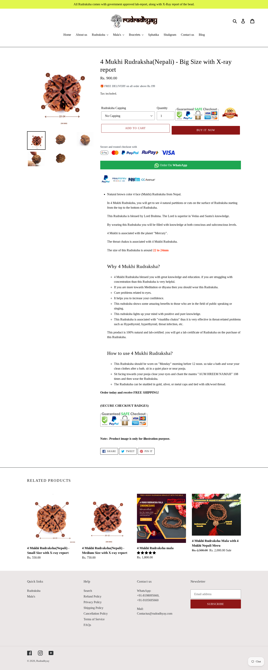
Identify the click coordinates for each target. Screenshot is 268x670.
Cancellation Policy (96, 613)
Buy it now (206, 130)
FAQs (87, 625)
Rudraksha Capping (113, 108)
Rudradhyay (42, 660)
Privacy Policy (93, 602)
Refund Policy (92, 596)
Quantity (162, 108)
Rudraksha (33, 590)
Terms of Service (94, 619)
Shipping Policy (93, 607)
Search (88, 590)
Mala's (31, 596)
